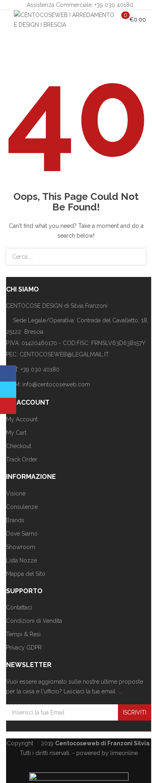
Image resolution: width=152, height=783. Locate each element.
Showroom (20, 547)
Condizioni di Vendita (34, 621)
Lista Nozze (21, 560)
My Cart (16, 432)
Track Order (21, 459)
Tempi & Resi (23, 634)
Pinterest (8, 406)
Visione (16, 493)
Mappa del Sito (25, 574)
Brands (15, 520)
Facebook (8, 373)
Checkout (18, 446)
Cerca (135, 257)
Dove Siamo (22, 533)
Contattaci (19, 607)
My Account (22, 419)
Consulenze (22, 507)
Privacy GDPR (24, 647)
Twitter (8, 390)
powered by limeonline (107, 753)
